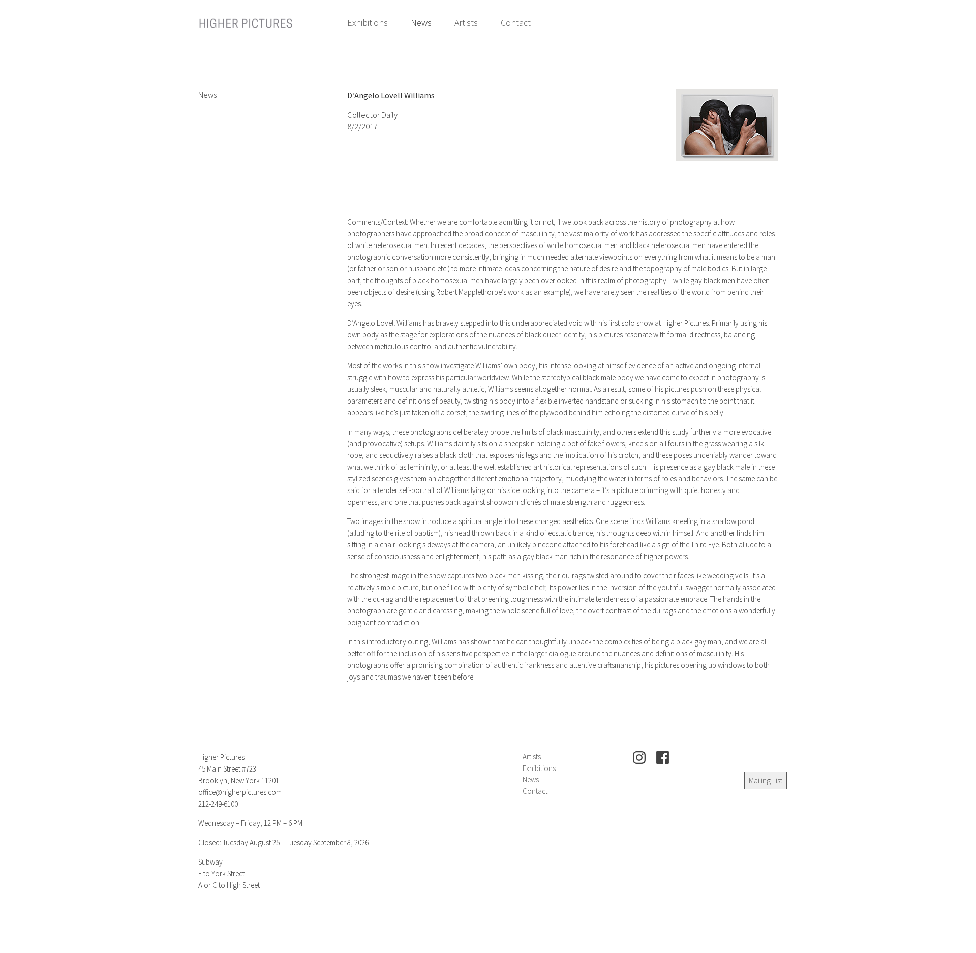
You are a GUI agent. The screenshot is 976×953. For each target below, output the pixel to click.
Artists (466, 22)
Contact (516, 22)
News (421, 22)
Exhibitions (367, 22)
